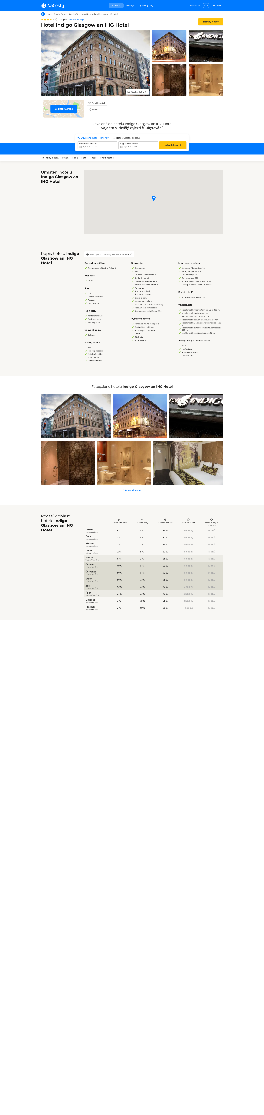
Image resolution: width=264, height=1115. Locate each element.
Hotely (130, 5)
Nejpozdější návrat (128, 143)
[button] (154, 199)
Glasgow (81, 14)
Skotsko (72, 14)
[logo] (52, 5)
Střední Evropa (60, 14)
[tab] (50, 157)
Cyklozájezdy (146, 5)
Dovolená (116, 5)
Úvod (50, 14)
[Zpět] (43, 14)
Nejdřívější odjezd (87, 143)
